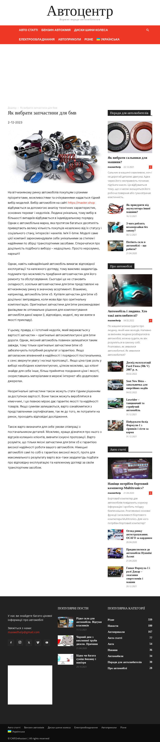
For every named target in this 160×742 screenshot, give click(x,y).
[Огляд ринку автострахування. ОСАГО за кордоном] (115, 534)
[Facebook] (11, 643)
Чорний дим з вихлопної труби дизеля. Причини (87, 641)
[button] (147, 30)
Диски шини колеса (91, 30)
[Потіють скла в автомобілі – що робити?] (115, 245)
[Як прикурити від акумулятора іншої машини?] (115, 208)
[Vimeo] (38, 643)
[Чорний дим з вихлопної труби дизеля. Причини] (65, 640)
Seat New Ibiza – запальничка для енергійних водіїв (137, 385)
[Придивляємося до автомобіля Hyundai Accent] (115, 553)
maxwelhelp (114, 166)
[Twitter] (29, 643)
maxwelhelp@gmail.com (24, 632)
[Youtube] (47, 643)
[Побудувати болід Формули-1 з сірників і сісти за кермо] (115, 425)
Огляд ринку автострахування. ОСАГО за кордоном (139, 534)
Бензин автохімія (56, 30)
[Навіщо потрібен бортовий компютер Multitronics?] (130, 468)
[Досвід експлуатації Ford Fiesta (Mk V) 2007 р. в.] (115, 366)
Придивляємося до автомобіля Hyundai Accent (139, 553)
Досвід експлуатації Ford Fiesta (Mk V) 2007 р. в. (138, 366)
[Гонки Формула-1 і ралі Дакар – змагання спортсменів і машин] (115, 571)
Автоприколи (69, 39)
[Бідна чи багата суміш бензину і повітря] (65, 659)
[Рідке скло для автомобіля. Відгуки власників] (65, 622)
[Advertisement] (80, 73)
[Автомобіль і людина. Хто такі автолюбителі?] (130, 290)
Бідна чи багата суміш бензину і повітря (86, 659)
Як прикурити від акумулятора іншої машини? (138, 208)
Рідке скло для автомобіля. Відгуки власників (89, 622)
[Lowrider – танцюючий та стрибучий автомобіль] (115, 403)
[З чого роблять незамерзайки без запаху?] (115, 227)
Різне (88, 39)
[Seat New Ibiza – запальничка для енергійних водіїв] (115, 384)
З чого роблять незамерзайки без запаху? (137, 227)
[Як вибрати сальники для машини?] (130, 137)
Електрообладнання (37, 39)
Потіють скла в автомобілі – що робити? (136, 246)
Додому (12, 107)
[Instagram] (20, 642)
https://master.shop (81, 202)
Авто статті (28, 30)
